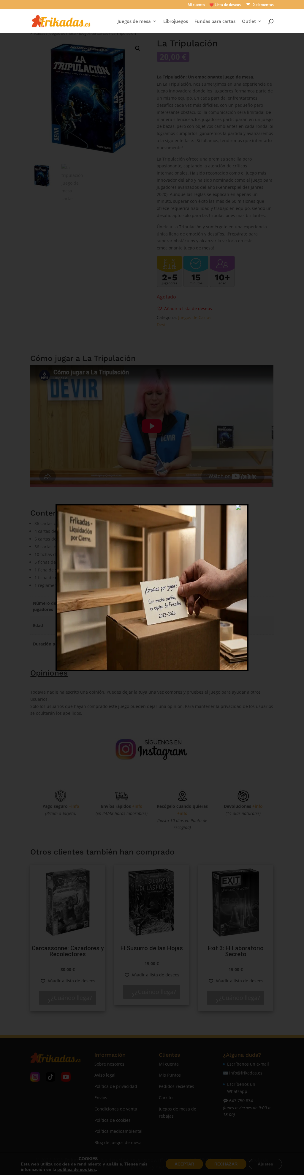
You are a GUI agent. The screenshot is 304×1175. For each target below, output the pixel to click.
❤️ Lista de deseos (225, 5)
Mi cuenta (196, 5)
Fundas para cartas (214, 21)
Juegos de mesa (134, 21)
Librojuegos (175, 21)
